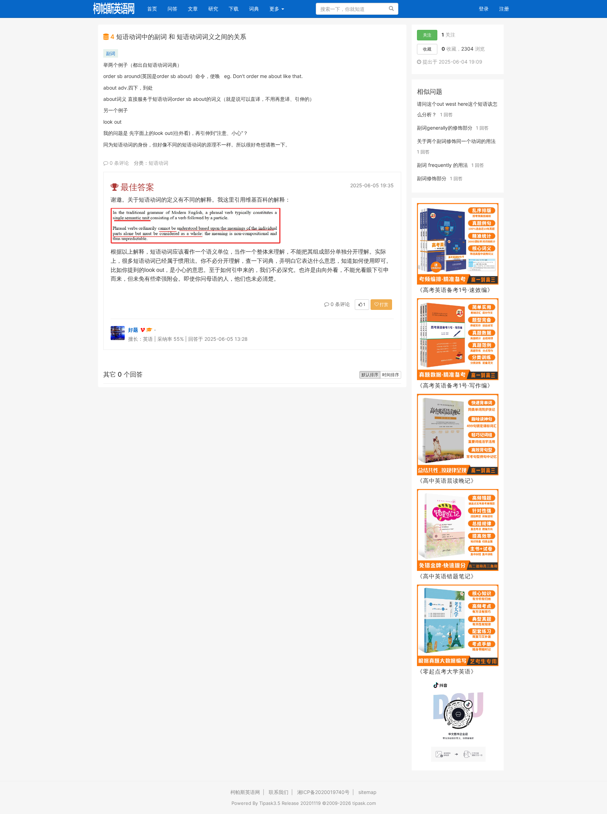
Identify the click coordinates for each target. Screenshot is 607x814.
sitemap (367, 792)
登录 (484, 9)
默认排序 (369, 374)
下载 (234, 9)
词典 (254, 9)
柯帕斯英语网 (245, 792)
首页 (154, 8)
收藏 (427, 49)
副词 (110, 53)
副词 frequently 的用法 (442, 165)
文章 (193, 9)
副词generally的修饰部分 (444, 128)
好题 (133, 330)
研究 (213, 9)
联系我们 (278, 792)
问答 (172, 9)
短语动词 (158, 163)
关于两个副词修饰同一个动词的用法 (456, 141)
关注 (427, 35)
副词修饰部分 (431, 178)
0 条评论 (118, 163)
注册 (504, 9)
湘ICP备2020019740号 (323, 792)
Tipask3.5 (269, 803)
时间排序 (390, 374)
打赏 (383, 304)
